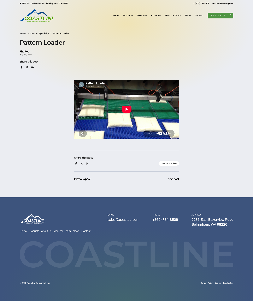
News (188, 15)
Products (128, 15)
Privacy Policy (207, 283)
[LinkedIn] (32, 67)
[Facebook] (21, 67)
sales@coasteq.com (123, 220)
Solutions (142, 15)
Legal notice (228, 283)
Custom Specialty (39, 33)
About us (156, 15)
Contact (199, 15)
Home (116, 15)
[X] (27, 67)
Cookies (218, 283)
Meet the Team (173, 15)
